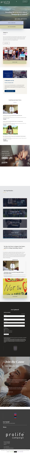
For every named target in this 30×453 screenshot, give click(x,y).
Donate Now (15, 370)
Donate (25, 1)
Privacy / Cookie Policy (20, 451)
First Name (5, 314)
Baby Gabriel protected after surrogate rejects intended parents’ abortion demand (14, 136)
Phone (4, 324)
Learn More (6, 43)
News (10, 116)
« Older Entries (5, 140)
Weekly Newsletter (7, 329)
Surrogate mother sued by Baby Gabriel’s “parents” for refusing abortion (13, 121)
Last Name (5, 318)
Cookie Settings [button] (12, 451)
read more (4, 119)
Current (8, 116)
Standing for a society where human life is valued (16, 13)
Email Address (6, 321)
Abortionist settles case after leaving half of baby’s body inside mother (12, 115)
